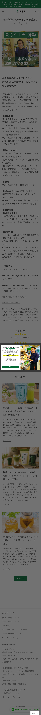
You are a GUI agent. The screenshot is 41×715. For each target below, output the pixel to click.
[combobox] (34, 713)
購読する (11, 367)
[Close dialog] (39, 346)
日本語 (33, 713)
